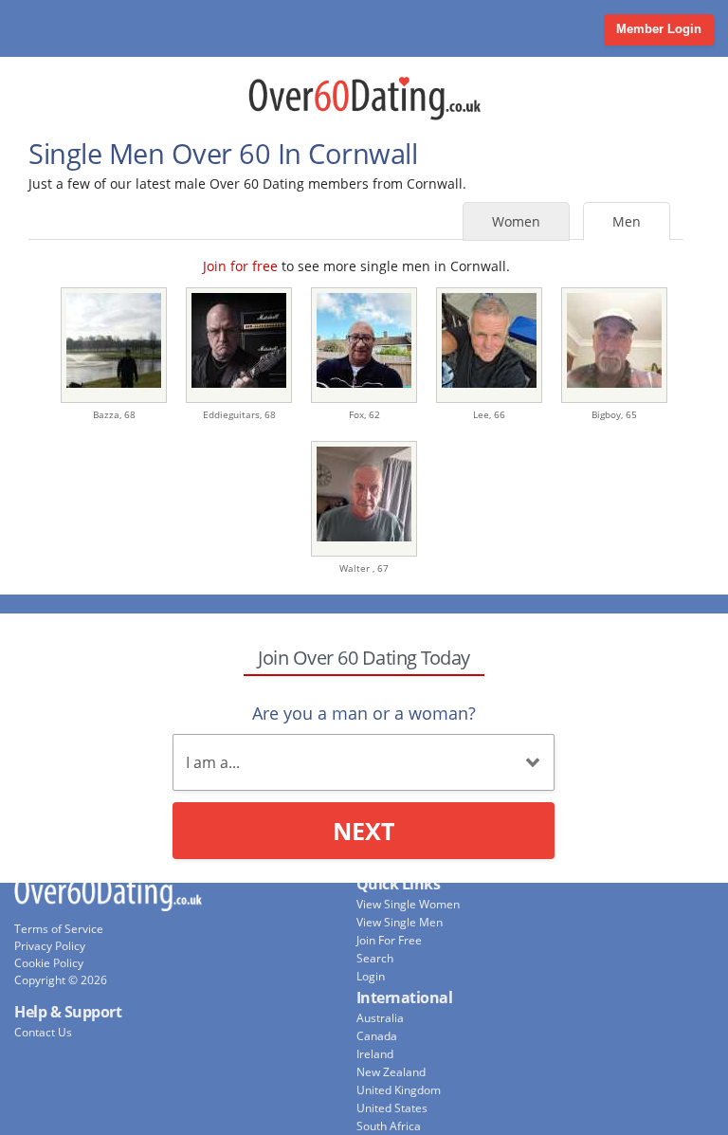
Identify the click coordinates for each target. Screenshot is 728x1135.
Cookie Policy (48, 963)
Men (626, 221)
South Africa (388, 1126)
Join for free (240, 266)
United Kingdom (398, 1090)
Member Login (658, 29)
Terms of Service (58, 929)
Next (363, 831)
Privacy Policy (49, 946)
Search (374, 958)
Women (516, 221)
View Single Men (399, 922)
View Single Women (408, 904)
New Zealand (391, 1072)
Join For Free (389, 940)
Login (370, 976)
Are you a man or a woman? (364, 713)
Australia (380, 1018)
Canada (376, 1036)
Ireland (374, 1054)
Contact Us (43, 1032)
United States (392, 1108)
